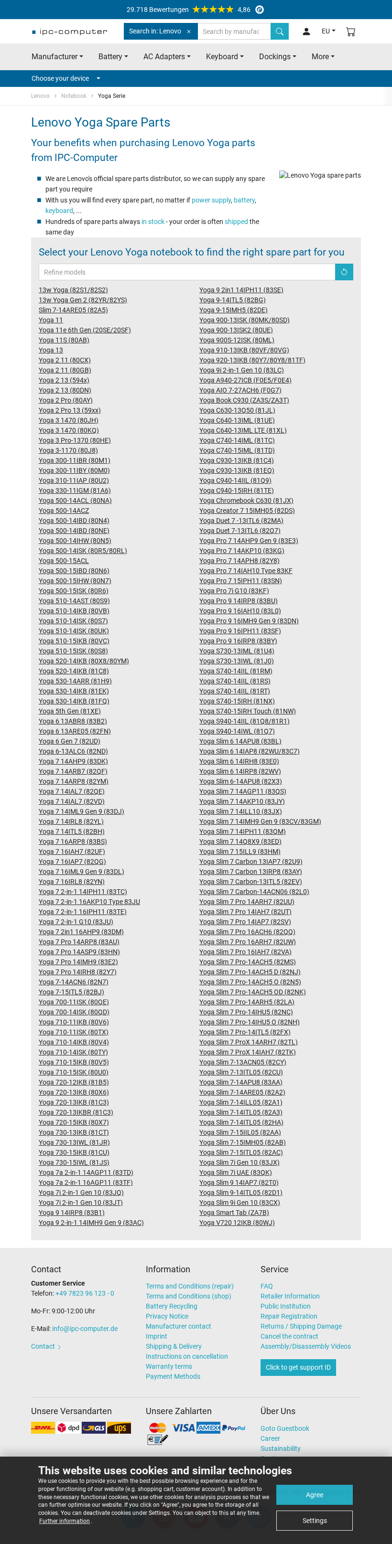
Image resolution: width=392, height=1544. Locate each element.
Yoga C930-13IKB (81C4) (236, 460)
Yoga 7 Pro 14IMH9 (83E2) (78, 962)
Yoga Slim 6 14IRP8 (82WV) (240, 771)
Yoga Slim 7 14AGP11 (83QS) (242, 791)
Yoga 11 (51, 320)
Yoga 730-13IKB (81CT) (74, 1132)
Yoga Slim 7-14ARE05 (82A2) (242, 1092)
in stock (153, 221)
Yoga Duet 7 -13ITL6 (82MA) (241, 520)
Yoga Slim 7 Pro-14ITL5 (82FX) (245, 1032)
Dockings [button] (275, 56)
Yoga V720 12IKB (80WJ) (237, 1222)
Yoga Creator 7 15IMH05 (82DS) (247, 510)
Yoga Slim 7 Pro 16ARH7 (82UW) (247, 942)
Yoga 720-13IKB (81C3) (74, 1102)
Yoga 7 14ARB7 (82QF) (73, 771)
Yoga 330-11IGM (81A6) (75, 490)
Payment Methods (173, 1376)
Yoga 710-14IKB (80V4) (74, 1042)
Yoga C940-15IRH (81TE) (236, 490)
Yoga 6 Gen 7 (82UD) (69, 741)
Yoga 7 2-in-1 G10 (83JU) (76, 922)
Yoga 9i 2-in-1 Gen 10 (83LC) (241, 370)
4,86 (188, 9)
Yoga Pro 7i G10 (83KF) (234, 591)
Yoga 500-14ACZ (64, 510)
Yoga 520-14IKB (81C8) (74, 671)
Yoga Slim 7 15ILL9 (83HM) (240, 851)
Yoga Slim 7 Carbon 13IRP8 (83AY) (250, 871)
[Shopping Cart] (351, 31)
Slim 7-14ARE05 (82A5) (73, 310)
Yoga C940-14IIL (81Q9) (235, 480)
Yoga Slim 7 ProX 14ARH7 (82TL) (248, 1042)
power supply (211, 200)
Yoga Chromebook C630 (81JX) (246, 500)
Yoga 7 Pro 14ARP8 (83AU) (79, 942)
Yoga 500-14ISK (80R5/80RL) (83, 550)
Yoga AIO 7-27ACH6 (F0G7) (240, 390)
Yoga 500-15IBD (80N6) (74, 571)
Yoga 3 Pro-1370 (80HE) (75, 440)
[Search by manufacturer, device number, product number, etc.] (280, 31)
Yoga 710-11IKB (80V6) (74, 1022)
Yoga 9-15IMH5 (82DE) (233, 310)
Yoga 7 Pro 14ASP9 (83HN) (79, 952)
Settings (315, 1520)
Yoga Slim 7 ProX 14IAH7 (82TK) (247, 1052)
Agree (314, 1495)
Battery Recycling (171, 1306)
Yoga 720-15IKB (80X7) (74, 1122)
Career (270, 1438)
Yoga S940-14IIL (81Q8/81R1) (244, 721)
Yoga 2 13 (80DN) (65, 390)
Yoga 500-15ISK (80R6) (74, 591)
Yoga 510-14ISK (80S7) (73, 621)
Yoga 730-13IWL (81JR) (74, 1142)
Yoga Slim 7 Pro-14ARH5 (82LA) (246, 1002)
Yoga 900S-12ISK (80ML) (236, 340)
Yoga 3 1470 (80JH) (68, 420)
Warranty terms (169, 1366)
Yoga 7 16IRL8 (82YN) (72, 881)
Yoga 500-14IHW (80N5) (75, 540)
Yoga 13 (51, 350)
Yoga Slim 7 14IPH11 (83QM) (242, 831)
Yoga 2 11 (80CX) (65, 360)
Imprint (156, 1336)
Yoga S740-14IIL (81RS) (235, 681)
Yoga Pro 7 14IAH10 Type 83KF (246, 571)
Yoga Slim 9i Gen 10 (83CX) (239, 1202)
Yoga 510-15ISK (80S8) (73, 651)
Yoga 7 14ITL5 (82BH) (72, 831)
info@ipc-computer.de (85, 1328)
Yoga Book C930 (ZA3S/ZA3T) (244, 400)
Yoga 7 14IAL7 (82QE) (72, 791)
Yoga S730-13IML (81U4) (236, 651)
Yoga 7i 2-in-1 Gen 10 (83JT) (81, 1202)
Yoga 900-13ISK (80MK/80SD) (244, 320)
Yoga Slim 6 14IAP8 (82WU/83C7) (249, 751)
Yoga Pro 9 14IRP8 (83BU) (238, 601)
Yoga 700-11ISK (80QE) (74, 1002)
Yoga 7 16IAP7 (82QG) (72, 861)
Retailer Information (290, 1296)
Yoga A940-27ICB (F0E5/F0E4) (245, 380)
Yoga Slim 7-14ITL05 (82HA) (241, 1122)
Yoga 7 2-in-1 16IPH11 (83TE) (83, 912)
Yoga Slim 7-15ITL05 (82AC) (241, 1152)
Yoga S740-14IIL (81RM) (235, 671)
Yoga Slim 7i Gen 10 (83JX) (239, 1162)
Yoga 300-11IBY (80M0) (74, 470)
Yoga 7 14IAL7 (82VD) (72, 801)
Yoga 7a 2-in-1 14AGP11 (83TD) (86, 1172)
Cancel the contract (289, 1336)
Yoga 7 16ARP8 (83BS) (73, 841)
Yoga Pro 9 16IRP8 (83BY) (238, 641)
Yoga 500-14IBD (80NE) (74, 530)
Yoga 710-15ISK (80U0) (74, 1072)
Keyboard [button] (222, 56)
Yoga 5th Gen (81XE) (70, 711)
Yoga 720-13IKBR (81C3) (76, 1112)
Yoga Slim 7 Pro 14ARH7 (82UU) (246, 901)
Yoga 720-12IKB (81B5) (74, 1082)
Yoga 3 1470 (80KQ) (69, 430)
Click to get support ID (298, 1367)
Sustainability (281, 1448)
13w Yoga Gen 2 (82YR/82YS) (83, 300)
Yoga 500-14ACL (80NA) (75, 500)
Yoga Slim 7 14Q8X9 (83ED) (240, 841)
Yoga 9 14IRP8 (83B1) (72, 1212)
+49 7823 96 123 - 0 (84, 1293)
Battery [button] (110, 56)
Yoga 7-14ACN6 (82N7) (74, 982)
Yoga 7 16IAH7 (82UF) (72, 851)
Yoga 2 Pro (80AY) (66, 400)
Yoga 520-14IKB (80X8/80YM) (84, 661)
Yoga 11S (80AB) (64, 340)
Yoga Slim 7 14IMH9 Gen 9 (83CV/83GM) (260, 821)
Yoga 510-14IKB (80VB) (74, 611)
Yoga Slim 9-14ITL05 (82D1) (241, 1192)
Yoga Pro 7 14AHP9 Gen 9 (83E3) (248, 540)
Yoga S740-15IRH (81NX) (237, 701)
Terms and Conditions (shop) (188, 1296)
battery (244, 200)
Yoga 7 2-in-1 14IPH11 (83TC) (83, 891)
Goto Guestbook (285, 1428)
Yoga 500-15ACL (64, 560)
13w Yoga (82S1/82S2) (73, 290)
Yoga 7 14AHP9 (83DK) (73, 761)
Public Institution (286, 1306)
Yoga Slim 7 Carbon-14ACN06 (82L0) (254, 891)
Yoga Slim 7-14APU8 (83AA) (241, 1082)
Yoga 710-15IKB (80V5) (74, 1062)
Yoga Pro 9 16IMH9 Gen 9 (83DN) (249, 621)
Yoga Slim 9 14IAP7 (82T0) (239, 1182)
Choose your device (60, 78)
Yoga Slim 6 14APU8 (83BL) (240, 741)
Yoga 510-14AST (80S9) (74, 601)
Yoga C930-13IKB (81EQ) (236, 470)
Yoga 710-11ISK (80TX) (74, 1032)
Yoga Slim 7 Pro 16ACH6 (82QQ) (247, 932)
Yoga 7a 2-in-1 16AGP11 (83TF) (86, 1182)
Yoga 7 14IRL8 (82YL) (71, 821)
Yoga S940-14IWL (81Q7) (237, 731)
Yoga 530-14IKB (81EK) (74, 691)
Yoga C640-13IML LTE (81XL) (243, 430)
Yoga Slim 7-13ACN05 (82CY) (242, 1062)
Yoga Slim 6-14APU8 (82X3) (240, 781)
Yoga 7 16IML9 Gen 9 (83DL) (81, 871)
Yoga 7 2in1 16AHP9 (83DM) (81, 932)
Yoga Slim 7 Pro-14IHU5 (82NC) (246, 1012)
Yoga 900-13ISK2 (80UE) (236, 330)
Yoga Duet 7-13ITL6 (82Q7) (240, 530)
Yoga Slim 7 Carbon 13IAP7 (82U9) (251, 861)
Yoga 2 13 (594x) (64, 380)
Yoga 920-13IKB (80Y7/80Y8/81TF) (252, 360)
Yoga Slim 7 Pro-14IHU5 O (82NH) (249, 1022)
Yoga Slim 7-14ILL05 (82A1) (241, 1102)
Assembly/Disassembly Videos (306, 1346)
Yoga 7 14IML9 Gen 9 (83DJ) (81, 811)
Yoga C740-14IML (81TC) (237, 440)
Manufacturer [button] (54, 56)
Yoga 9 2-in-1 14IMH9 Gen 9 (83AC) (91, 1222)
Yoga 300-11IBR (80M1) (74, 460)
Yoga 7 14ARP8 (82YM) (74, 781)
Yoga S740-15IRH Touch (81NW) (247, 711)
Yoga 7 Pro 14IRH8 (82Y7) (78, 972)
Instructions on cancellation (187, 1356)
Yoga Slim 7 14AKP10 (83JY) (242, 801)
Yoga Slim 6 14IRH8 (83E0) (239, 761)
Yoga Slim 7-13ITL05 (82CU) (241, 1072)
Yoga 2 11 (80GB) (65, 370)
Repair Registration (289, 1316)
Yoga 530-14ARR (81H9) (75, 681)
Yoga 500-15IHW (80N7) (75, 581)
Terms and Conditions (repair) (190, 1286)
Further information (64, 1521)
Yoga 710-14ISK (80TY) (73, 1052)
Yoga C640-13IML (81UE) (237, 420)
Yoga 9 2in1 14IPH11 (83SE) (241, 290)
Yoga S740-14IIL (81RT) (234, 691)
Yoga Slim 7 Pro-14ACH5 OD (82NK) (252, 992)
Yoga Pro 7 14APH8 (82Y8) (239, 560)
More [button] (320, 56)
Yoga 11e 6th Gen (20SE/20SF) (85, 330)
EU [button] (326, 31)
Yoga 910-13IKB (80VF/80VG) (244, 350)
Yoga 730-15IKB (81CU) (74, 1152)
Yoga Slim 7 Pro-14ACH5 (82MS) (247, 962)
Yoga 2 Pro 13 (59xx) (70, 410)
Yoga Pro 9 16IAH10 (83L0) (240, 611)
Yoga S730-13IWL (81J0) (236, 661)
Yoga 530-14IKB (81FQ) (74, 701)
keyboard (59, 210)
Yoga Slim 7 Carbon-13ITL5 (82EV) (250, 881)
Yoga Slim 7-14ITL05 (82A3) (241, 1112)
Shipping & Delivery (174, 1346)
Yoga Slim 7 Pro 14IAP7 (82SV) (245, 922)
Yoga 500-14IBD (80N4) (74, 520)
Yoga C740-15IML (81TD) (237, 450)
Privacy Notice (167, 1316)
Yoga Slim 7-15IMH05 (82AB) (242, 1142)
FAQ (267, 1286)
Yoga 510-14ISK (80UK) (74, 631)
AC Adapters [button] (164, 56)
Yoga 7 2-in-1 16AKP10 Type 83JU (89, 901)
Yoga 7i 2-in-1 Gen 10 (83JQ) (81, 1192)
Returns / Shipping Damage (301, 1326)
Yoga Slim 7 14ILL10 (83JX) (240, 811)
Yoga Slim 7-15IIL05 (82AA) (240, 1132)
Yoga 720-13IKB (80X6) (74, 1092)
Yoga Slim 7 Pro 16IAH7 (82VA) (245, 952)
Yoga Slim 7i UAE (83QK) (235, 1172)
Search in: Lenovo (155, 31)
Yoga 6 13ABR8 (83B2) (73, 721)
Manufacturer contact (178, 1326)
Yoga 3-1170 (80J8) (68, 450)
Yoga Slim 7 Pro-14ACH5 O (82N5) (250, 982)
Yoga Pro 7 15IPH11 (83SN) (240, 581)
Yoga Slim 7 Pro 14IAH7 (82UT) (245, 912)
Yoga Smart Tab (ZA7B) (234, 1212)
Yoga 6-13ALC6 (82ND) (73, 751)
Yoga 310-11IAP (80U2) (74, 480)
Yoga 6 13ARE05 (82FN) (75, 731)
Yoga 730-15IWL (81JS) (74, 1162)
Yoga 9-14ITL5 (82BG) (232, 300)
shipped (236, 221)
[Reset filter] (344, 272)
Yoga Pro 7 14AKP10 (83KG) (241, 550)
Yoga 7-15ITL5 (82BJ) (71, 992)
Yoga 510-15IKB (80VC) (74, 641)
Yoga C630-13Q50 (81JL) (237, 410)
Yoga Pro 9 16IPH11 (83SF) (240, 631)
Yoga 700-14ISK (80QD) (74, 1012)
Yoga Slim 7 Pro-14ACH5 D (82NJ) (250, 972)
